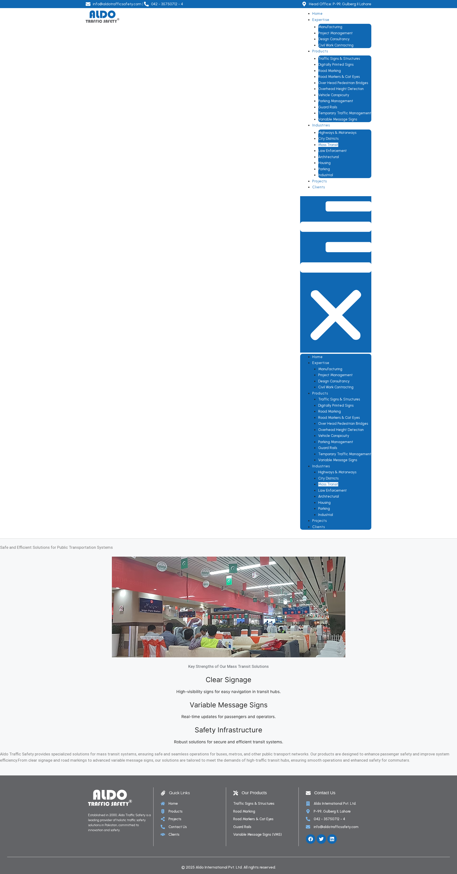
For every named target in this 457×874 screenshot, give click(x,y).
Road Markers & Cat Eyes (339, 77)
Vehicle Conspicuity (333, 95)
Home (317, 13)
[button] (336, 274)
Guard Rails (327, 107)
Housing (324, 163)
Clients (318, 187)
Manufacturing (330, 27)
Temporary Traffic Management (344, 113)
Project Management (335, 33)
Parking (324, 169)
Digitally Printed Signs (335, 64)
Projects (319, 181)
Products (320, 51)
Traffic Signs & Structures (339, 58)
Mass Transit (328, 145)
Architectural (328, 157)
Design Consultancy (334, 39)
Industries (321, 125)
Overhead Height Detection (341, 89)
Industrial (325, 175)
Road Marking (329, 71)
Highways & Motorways (337, 132)
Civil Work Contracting (335, 45)
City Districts (328, 138)
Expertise (321, 20)
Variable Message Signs (337, 119)
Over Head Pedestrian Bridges (343, 83)
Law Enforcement (332, 151)
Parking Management (335, 101)
